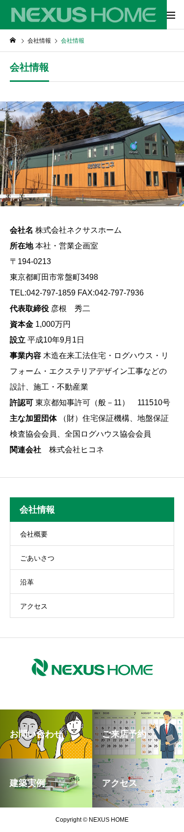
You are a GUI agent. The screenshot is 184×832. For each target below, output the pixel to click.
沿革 (27, 582)
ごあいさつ (37, 558)
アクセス (34, 606)
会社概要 (34, 534)
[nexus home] (83, 14)
